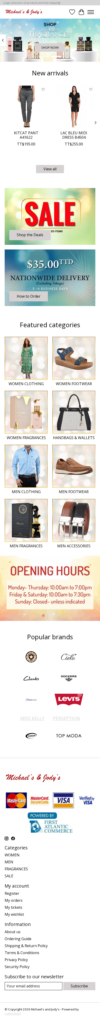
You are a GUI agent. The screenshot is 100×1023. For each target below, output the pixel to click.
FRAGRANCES (16, 869)
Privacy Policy (16, 959)
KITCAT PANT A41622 (26, 135)
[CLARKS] (31, 679)
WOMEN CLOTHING (26, 383)
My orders (14, 900)
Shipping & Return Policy (26, 945)
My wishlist (14, 914)
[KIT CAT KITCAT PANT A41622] (26, 106)
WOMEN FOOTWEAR (74, 383)
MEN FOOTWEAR (74, 491)
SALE (9, 875)
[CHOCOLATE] (31, 657)
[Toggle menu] (90, 12)
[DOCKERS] (68, 679)
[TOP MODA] (68, 736)
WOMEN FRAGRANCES (26, 437)
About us (12, 931)
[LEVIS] (68, 700)
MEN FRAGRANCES (26, 546)
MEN (9, 862)
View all (50, 169)
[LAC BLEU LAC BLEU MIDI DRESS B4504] (73, 106)
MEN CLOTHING (26, 491)
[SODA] (31, 736)
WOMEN (12, 855)
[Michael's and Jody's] (24, 12)
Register (12, 893)
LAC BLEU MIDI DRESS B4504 (73, 135)
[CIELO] (68, 657)
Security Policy (17, 966)
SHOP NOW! (50, 47)
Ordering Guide (18, 938)
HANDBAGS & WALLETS (74, 437)
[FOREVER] (31, 700)
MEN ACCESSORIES (73, 546)
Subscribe (79, 986)
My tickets (13, 907)
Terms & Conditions (22, 952)
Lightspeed (13, 1013)
